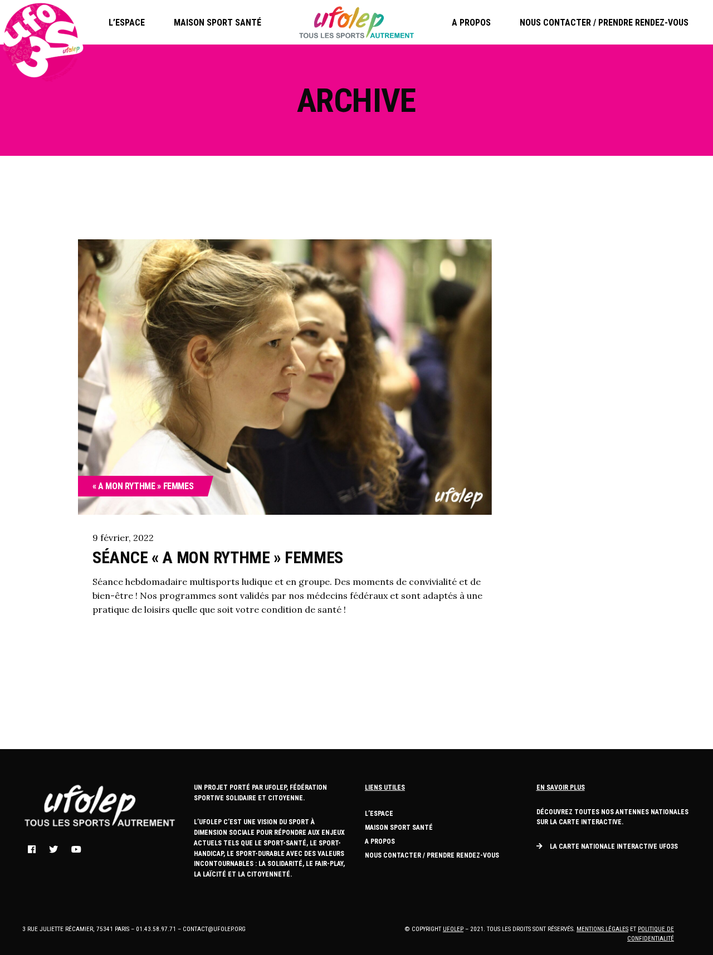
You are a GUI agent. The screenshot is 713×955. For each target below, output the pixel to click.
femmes (178, 486)
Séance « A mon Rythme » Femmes (217, 557)
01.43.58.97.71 (156, 929)
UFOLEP (453, 929)
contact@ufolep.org (214, 929)
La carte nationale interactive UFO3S (614, 846)
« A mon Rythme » (126, 486)
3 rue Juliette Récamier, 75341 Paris (75, 929)
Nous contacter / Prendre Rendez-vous (432, 855)
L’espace (379, 814)
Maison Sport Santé (399, 827)
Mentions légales (602, 929)
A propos (380, 841)
